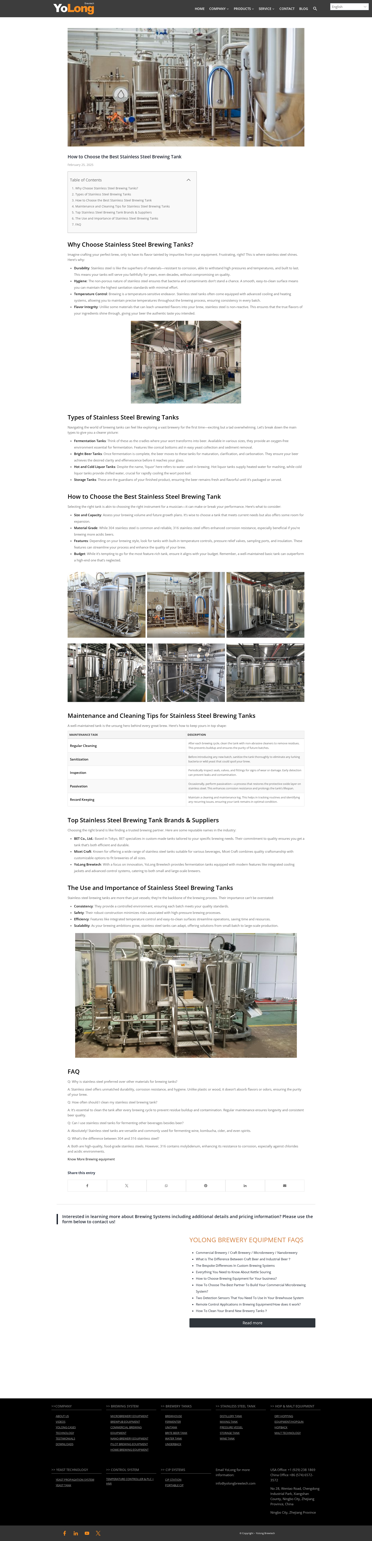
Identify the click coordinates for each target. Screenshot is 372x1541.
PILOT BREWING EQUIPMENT (129, 1444)
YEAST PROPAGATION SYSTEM (75, 1480)
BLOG (303, 8)
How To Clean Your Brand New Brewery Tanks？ (232, 1311)
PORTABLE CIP (174, 1485)
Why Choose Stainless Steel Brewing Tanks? (106, 188)
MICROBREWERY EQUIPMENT (129, 1416)
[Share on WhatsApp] (166, 1186)
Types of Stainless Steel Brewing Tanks (103, 194)
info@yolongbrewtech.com (236, 1483)
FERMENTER (173, 1422)
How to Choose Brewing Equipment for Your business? (236, 1278)
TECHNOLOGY (65, 1433)
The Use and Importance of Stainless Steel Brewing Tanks (116, 218)
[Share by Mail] (284, 1186)
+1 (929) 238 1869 (301, 1470)
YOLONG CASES (66, 1427)
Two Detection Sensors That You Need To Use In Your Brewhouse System (250, 1298)
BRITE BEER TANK (176, 1433)
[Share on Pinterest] (205, 1186)
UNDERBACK (173, 1444)
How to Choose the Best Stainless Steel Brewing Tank (113, 200)
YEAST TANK (63, 1485)
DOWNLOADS (64, 1444)
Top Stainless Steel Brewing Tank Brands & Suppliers (113, 212)
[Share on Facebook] (87, 1186)
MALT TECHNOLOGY (287, 1433)
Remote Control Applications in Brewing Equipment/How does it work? (248, 1304)
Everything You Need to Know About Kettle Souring (233, 1272)
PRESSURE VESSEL (231, 1427)
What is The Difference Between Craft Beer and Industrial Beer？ (243, 1259)
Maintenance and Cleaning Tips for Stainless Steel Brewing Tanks (122, 206)
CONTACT (286, 8)
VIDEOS (60, 1422)
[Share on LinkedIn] (245, 1186)
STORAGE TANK (230, 1433)
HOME (200, 8)
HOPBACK (280, 1427)
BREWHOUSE (173, 1416)
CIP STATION (173, 1480)
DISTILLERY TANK (231, 1416)
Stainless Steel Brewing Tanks (148, 244)
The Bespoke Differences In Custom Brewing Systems (235, 1265)
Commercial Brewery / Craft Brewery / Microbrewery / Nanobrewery (247, 1252)
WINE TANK (227, 1438)
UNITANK (171, 1427)
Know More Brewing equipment (91, 1159)
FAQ (78, 224)
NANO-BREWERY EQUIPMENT (129, 1438)
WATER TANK (173, 1438)
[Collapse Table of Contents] (188, 179)
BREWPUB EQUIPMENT (125, 1422)
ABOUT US (62, 1416)
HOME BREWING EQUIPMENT (129, 1450)
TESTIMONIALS (65, 1438)
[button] (315, 8)
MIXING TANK (229, 1422)
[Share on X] (126, 1186)
